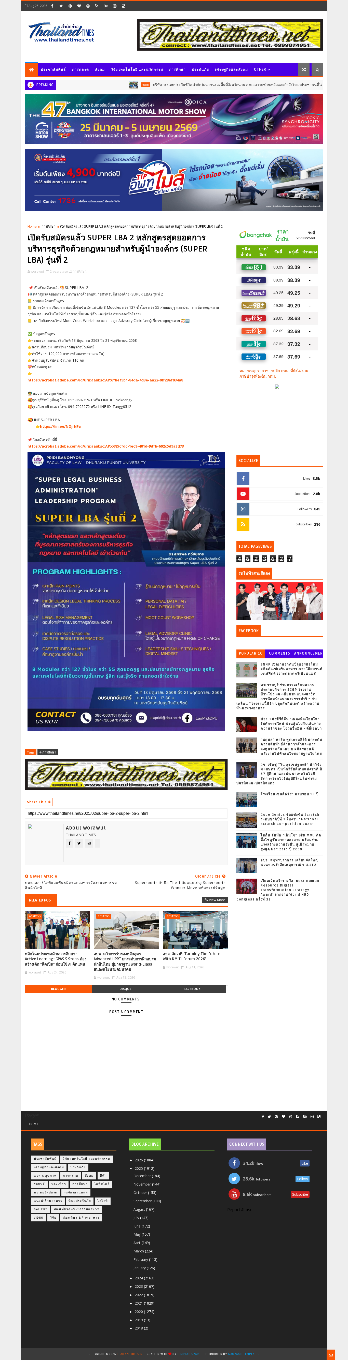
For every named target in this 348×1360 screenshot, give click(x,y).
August (139, 1209)
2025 (139, 1168)
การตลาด (80, 69)
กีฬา (103, 1176)
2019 (139, 1320)
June (137, 1226)
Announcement (308, 654)
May (137, 1234)
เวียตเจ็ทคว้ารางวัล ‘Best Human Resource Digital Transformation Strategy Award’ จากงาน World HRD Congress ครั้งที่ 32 (277, 890)
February (141, 1259)
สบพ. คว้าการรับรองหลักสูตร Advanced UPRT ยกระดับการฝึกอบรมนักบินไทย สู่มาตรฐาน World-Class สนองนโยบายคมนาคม (125, 962)
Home (32, 226)
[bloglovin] (79, 6)
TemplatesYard (189, 1354)
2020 (139, 1311)
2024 (139, 1278)
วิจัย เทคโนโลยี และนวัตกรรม (137, 69)
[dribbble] (88, 6)
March (139, 1251)
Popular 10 (251, 653)
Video (39, 1218)
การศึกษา (177, 69)
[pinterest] (70, 6)
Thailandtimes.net (131, 1354)
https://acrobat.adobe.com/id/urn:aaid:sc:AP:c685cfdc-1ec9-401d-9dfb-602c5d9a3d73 (106, 446)
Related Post (41, 900)
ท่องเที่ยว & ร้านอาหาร (81, 1218)
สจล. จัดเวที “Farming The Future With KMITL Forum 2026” (191, 956)
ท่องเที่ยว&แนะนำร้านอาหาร (76, 1209)
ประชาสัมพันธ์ (53, 69)
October (140, 1192)
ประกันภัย (200, 69)
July (136, 1217)
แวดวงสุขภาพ (45, 1176)
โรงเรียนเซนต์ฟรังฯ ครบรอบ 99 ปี (290, 794)
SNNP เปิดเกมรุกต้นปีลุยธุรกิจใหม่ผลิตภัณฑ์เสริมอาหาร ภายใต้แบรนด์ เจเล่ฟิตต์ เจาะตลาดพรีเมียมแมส (291, 669)
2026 (139, 1160)
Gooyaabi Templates (244, 1354)
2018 (139, 1328)
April (137, 1242)
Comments (279, 653)
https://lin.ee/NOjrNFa (60, 426)
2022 (139, 1294)
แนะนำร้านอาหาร (48, 1201)
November (142, 1184)
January (140, 1267)
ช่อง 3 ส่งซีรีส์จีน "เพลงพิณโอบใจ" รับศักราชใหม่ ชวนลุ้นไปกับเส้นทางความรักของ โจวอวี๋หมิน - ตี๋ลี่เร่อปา (291, 723)
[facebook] (52, 6)
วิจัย (53, 1218)
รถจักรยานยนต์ (76, 1192)
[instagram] (114, 6)
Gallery (40, 1209)
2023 (139, 1286)
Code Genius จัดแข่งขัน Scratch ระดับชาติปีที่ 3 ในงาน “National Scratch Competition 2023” (290, 819)
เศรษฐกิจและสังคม (231, 69)
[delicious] (123, 6)
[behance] (106, 6)
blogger (58, 989)
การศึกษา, (80, 271)
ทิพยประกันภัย (80, 1201)
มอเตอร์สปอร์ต (46, 1192)
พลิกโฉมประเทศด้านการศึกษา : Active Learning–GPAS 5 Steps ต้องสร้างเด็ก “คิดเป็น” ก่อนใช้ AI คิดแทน (55, 959)
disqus (125, 989)
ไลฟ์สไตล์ (102, 1184)
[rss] (97, 6)
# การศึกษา (47, 752)
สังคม (100, 69)
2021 (139, 1303)
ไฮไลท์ (102, 1201)
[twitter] (61, 6)
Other (260, 69)
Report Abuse (239, 1210)
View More (217, 899)
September (143, 1201)
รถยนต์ (39, 1184)
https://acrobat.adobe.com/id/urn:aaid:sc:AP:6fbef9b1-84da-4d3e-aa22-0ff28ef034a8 (105, 380)
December (142, 1175)
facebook (192, 989)
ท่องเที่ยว (58, 1184)
